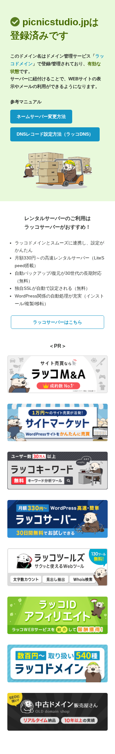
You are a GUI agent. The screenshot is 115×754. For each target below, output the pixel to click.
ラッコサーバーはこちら (57, 322)
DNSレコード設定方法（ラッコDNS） (55, 134)
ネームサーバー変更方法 (41, 116)
